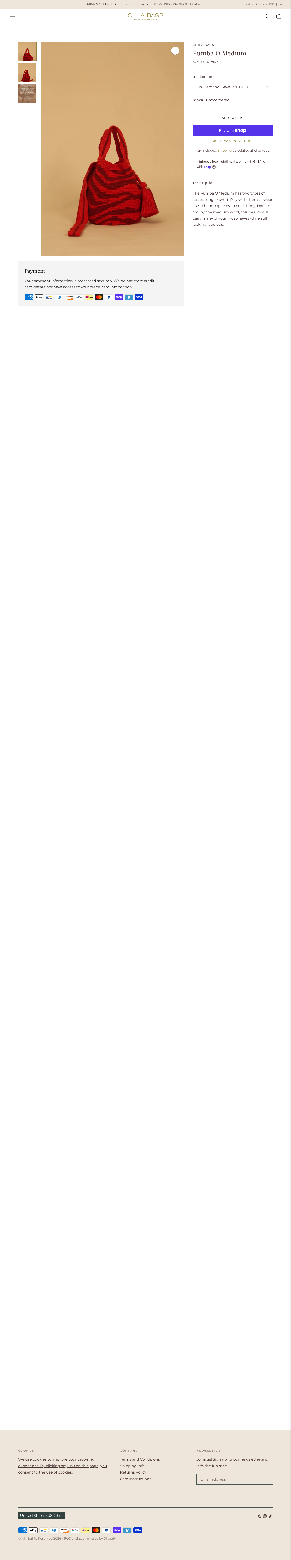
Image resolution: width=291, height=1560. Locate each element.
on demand (203, 76)
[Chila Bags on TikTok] (270, 1516)
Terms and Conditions (140, 1459)
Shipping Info (132, 1466)
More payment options (232, 140)
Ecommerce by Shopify (97, 1538)
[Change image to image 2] (27, 72)
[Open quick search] (268, 16)
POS (67, 1538)
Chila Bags (203, 44)
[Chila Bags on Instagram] (265, 1516)
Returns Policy (133, 1472)
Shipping (225, 150)
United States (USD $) (261, 4)
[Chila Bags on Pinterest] (259, 1516)
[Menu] (12, 16)
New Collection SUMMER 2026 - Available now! (145, 4)
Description (204, 182)
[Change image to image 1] (27, 51)
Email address (212, 1474)
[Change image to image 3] (27, 93)
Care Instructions (135, 1479)
